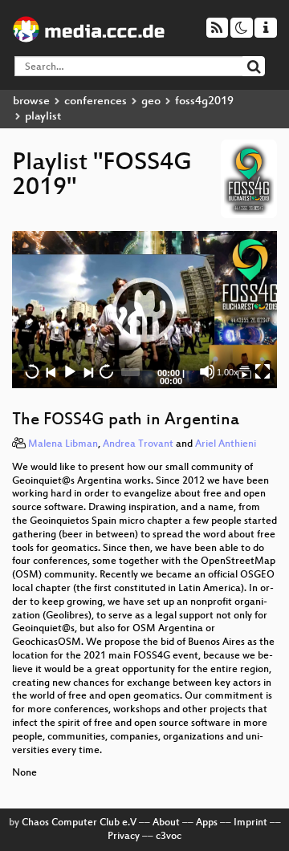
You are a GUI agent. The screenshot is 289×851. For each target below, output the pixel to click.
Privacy (124, 836)
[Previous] (50, 371)
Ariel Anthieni (225, 444)
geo (151, 101)
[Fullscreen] (262, 371)
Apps (207, 823)
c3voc (168, 836)
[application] (144, 309)
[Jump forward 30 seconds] (106, 371)
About (166, 823)
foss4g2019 (204, 101)
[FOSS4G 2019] (244, 371)
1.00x (227, 372)
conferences (95, 101)
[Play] (144, 309)
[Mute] (207, 371)
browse (31, 101)
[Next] (87, 371)
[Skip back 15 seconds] (32, 371)
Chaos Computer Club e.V (79, 823)
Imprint (250, 823)
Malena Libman (63, 444)
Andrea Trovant (138, 444)
